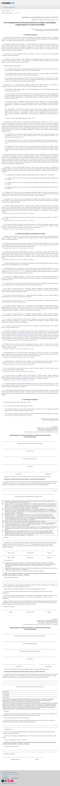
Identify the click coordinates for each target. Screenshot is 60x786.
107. (40, 208)
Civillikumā (40, 93)
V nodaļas (39, 378)
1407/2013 (16, 208)
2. (13, 168)
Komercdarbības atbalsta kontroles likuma (24, 378)
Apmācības (5, 776)
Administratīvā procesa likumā (33, 263)
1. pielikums (16, 86)
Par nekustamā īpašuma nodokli (51, 29)
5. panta (37, 30)
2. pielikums (55, 199)
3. (44, 78)
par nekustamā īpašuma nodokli (44, 362)
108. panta (44, 208)
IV (34, 378)
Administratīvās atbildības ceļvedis (10, 774)
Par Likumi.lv (15, 778)
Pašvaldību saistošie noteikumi (10, 772)
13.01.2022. (17, 213)
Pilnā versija (5, 778)
